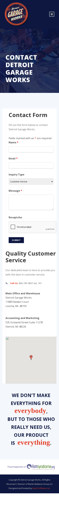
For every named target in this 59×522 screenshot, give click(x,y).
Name (13, 142)
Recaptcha (15, 217)
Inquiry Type (16, 174)
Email (13, 158)
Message (15, 190)
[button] (31, 357)
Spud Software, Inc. (41, 488)
